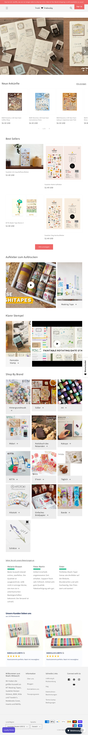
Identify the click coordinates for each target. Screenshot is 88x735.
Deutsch (34, 726)
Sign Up (79, 6)
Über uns (30, 679)
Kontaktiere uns (33, 689)
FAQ (47, 687)
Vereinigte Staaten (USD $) (16, 726)
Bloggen (30, 684)
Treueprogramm (33, 694)
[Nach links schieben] (38, 128)
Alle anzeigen (81, 84)
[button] (6, 8)
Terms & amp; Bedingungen (51, 701)
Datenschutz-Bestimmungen (51, 693)
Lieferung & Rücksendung (51, 679)
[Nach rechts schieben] (49, 128)
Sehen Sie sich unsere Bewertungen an (20, 560)
